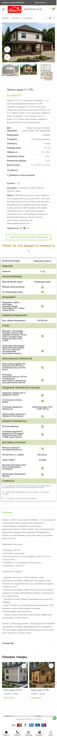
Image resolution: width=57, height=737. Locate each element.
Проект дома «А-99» (40, 690)
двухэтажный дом (21, 199)
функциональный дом (17, 217)
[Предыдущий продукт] (46, 18)
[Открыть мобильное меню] (3, 9)
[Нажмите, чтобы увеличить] (7, 57)
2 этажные (27, 18)
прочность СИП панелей (24, 208)
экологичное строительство (19, 220)
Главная (5, 18)
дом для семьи (29, 202)
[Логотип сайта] (14, 9)
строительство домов (34, 211)
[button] (5, 42)
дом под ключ (43, 202)
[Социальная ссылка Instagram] (21, 228)
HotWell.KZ (19, 195)
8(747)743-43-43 (34, 9)
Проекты (16, 18)
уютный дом (42, 214)
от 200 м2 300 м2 (36, 188)
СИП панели (41, 208)
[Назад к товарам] (50, 18)
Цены (18, 191)
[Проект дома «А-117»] (15, 675)
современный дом (15, 211)
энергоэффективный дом (18, 223)
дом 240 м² (36, 199)
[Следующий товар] (53, 18)
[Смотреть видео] (7, 49)
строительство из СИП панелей (21, 214)
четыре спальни (35, 217)
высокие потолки (32, 195)
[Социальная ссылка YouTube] (24, 228)
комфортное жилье (31, 205)
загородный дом (14, 205)
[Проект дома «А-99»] (42, 675)
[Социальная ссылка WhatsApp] (28, 228)
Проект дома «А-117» (12, 690)
